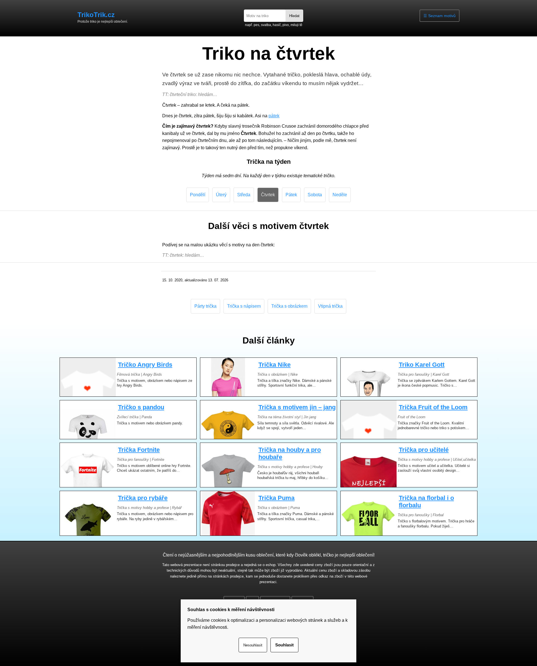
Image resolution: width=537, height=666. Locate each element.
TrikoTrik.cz (96, 14)
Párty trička (205, 306)
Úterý (221, 194)
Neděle (340, 194)
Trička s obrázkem (289, 306)
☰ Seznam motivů (439, 15)
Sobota (315, 194)
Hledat (294, 16)
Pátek (291, 194)
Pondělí (197, 194)
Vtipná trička (330, 306)
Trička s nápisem (244, 306)
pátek (273, 115)
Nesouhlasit (252, 645)
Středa (243, 194)
